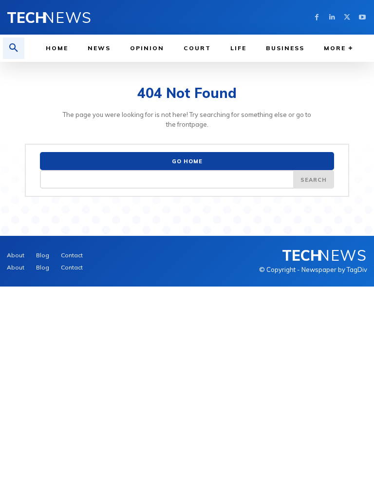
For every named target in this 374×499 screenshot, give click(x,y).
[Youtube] (362, 17)
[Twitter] (347, 17)
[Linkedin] (332, 17)
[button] (13, 48)
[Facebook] (317, 17)
